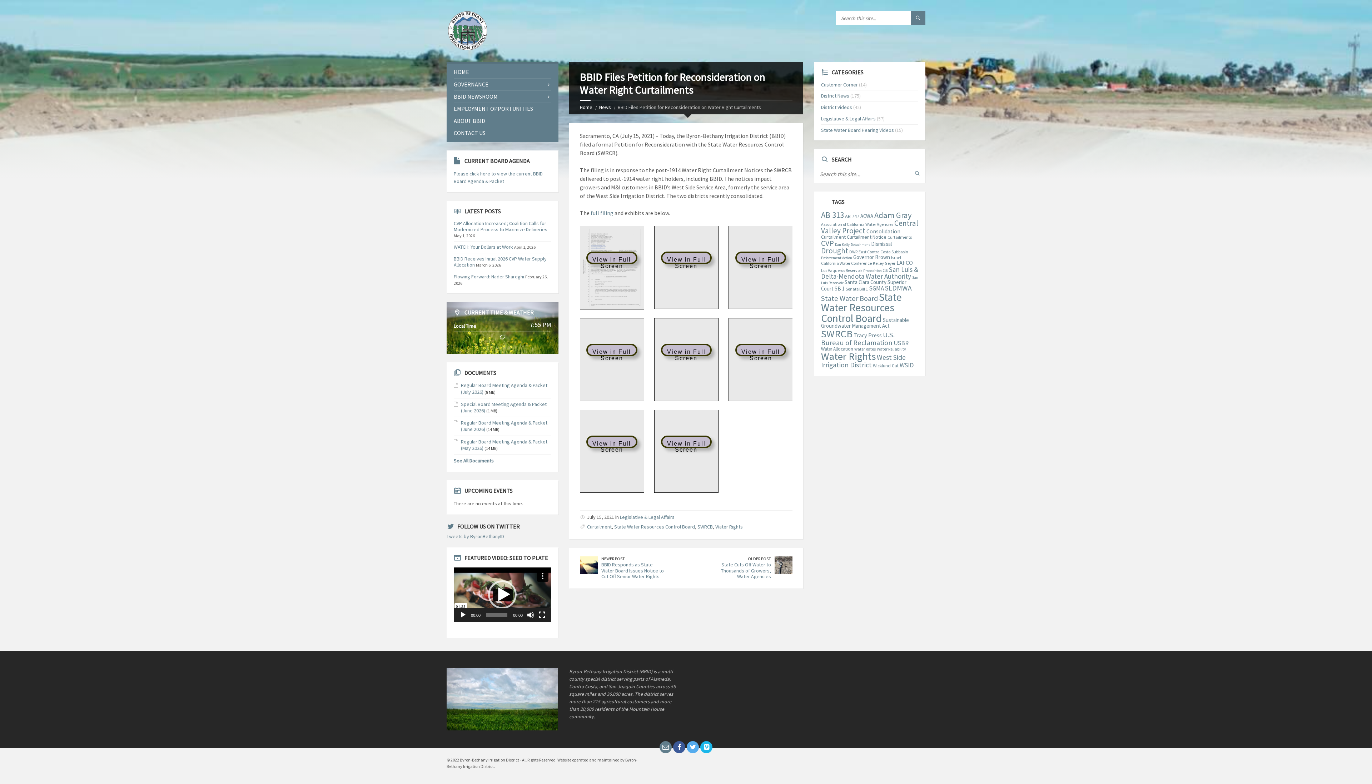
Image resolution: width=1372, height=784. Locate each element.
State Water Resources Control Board (654, 527)
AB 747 (852, 216)
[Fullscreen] (542, 615)
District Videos (836, 107)
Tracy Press (868, 335)
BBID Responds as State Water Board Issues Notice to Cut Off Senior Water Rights (632, 570)
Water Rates (865, 349)
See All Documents (474, 460)
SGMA (876, 288)
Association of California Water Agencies (857, 224)
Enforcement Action (836, 257)
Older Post (759, 558)
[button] (502, 594)
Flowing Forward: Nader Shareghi (489, 276)
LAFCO (904, 263)
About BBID (469, 120)
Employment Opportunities (493, 108)
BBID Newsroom (476, 96)
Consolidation (883, 231)
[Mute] (530, 615)
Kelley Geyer (884, 263)
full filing (602, 213)
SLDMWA (898, 288)
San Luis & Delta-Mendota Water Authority (869, 273)
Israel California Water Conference (861, 260)
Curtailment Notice (866, 237)
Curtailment (599, 527)
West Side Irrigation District (863, 361)
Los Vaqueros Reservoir (841, 270)
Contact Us (470, 133)
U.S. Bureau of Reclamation (858, 338)
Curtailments (900, 237)
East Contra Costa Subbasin (883, 251)
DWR (853, 251)
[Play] (463, 615)
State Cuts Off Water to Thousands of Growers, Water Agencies (746, 570)
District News (835, 96)
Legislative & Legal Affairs (647, 517)
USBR (901, 343)
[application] (502, 594)
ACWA (866, 216)
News (605, 107)
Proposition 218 (875, 270)
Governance (471, 84)
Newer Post (613, 558)
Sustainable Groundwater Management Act (865, 323)
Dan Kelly (842, 244)
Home (586, 107)
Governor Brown (871, 257)
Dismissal (881, 243)
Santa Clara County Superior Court (863, 285)
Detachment (860, 244)
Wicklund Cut (886, 366)
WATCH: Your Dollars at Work (483, 247)
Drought (834, 250)
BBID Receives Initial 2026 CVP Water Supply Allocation (500, 261)
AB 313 (832, 215)
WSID (907, 365)
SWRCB (705, 527)
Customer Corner (839, 84)
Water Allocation (837, 349)
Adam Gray (892, 215)
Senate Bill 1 (857, 289)
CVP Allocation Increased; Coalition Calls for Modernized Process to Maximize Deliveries (500, 226)
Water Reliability (891, 349)
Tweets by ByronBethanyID (475, 536)
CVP (827, 243)
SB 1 (840, 288)
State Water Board (849, 298)
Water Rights (729, 527)
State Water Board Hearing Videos (857, 130)
